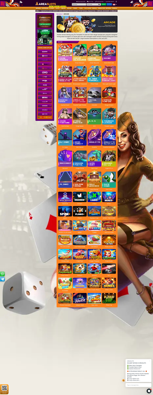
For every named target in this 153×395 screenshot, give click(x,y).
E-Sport (51, 8)
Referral (108, 8)
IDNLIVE (63, 8)
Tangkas (94, 8)
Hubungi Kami (100, 1)
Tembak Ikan (101, 8)
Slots (57, 8)
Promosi (114, 8)
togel (81, 8)
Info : (37, 11)
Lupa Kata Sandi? (110, 1)
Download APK (81, 1)
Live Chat (90, 1)
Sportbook (45, 8)
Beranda (38, 8)
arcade (69, 8)
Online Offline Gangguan (45, 117)
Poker (75, 8)
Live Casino (87, 8)
